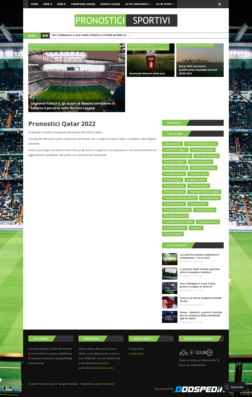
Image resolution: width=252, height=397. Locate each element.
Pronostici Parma (174, 203)
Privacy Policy (136, 348)
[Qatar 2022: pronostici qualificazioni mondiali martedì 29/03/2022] (200, 60)
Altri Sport (164, 4)
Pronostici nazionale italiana (179, 197)
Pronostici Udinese (174, 227)
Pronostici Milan (199, 185)
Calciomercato (172, 143)
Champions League (83, 4)
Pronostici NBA (209, 197)
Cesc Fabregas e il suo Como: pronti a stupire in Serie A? (88, 35)
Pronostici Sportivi (47, 384)
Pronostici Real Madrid (176, 209)
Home (34, 4)
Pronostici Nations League (204, 191)
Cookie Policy (136, 353)
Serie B (61, 4)
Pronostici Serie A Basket (178, 221)
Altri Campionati (137, 4)
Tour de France (172, 233)
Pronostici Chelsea (200, 161)
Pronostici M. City (174, 185)
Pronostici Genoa (174, 173)
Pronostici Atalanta (202, 149)
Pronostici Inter (198, 173)
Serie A (47, 4)
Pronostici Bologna (206, 155)
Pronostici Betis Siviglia (177, 155)
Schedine (196, 227)
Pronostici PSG (198, 203)
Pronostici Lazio (196, 179)
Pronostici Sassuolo (175, 215)
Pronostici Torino (208, 221)
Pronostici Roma (204, 209)
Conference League (175, 149)
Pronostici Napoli (173, 191)
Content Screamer (104, 384)
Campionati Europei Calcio (201, 143)
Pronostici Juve (172, 179)
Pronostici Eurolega (175, 167)
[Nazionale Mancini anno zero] (151, 60)
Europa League (110, 4)
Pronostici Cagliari (174, 161)
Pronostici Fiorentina (203, 167)
